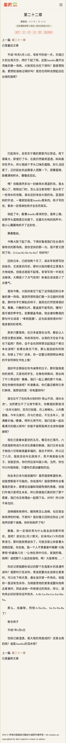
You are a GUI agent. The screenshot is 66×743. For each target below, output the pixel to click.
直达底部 (48, 32)
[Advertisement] (33, 115)
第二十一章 (19, 40)
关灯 (17, 32)
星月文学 (17, 5)
